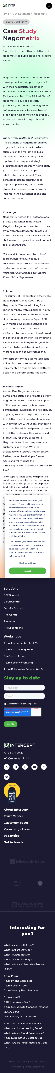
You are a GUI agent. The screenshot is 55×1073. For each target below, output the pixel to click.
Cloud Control (12, 601)
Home (5, 13)
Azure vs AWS (12, 997)
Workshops (12, 636)
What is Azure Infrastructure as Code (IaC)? (25, 1045)
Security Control (13, 608)
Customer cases (16, 822)
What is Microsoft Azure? (19, 945)
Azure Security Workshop (19, 662)
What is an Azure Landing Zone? (23, 1028)
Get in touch (13, 842)
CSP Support (11, 595)
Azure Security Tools (16, 985)
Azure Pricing (11, 976)
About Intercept (16, 809)
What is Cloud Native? (17, 954)
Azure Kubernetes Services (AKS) (23, 669)
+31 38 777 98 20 (13, 752)
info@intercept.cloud (16, 758)
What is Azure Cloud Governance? (24, 1033)
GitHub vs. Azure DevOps (18, 1002)
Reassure (9, 621)
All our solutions (13, 627)
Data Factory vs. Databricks (20, 1016)
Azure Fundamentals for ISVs (21, 643)
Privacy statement (34, 1066)
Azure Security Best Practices (21, 990)
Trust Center (13, 816)
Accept (27, 571)
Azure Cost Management (19, 649)
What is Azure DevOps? (18, 950)
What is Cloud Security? (18, 959)
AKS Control (11, 614)
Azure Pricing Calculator (18, 980)
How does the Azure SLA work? (22, 1023)
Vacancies (11, 835)
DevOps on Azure (14, 656)
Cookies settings (27, 563)
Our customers (21, 13)
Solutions (11, 588)
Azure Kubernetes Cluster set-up (23, 1038)
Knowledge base (17, 829)
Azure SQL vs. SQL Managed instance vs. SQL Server (26, 1009)
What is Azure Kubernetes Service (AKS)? (24, 966)
